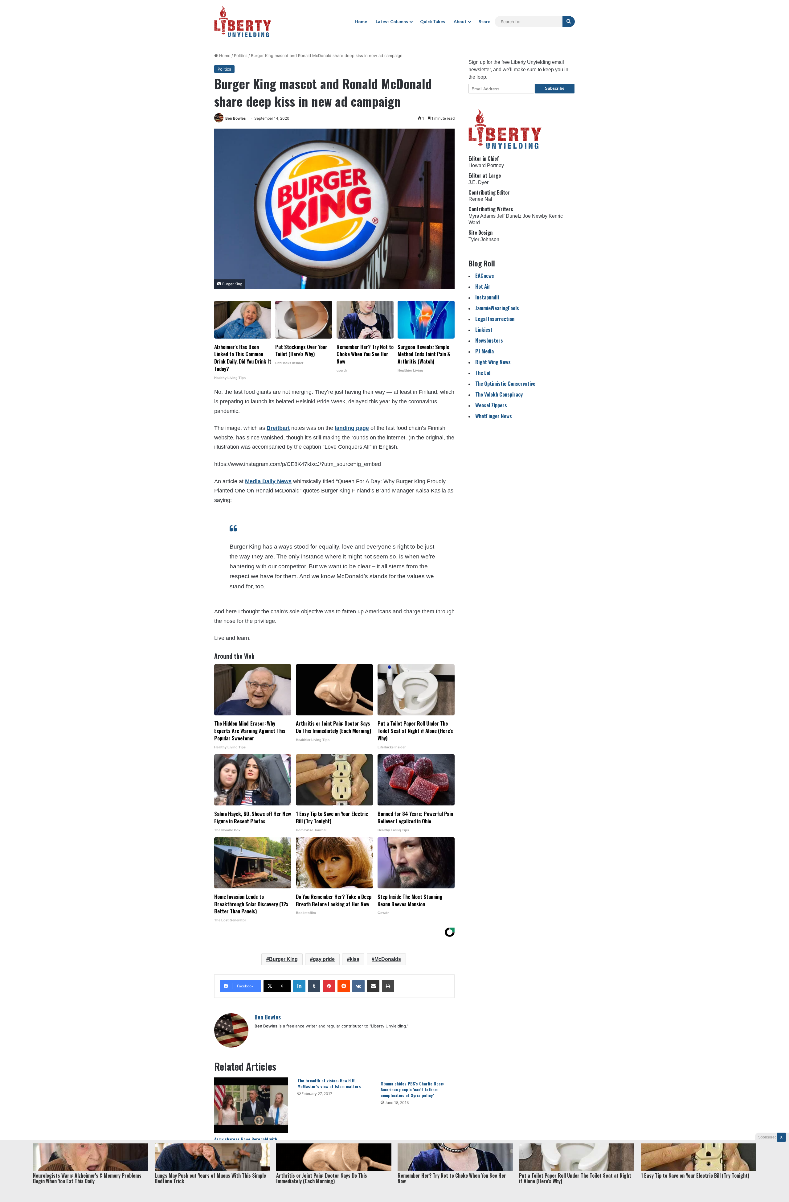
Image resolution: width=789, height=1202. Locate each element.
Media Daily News (268, 481)
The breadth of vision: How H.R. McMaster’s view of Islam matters (329, 1083)
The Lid (482, 373)
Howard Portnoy (486, 165)
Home (361, 21)
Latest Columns (392, 21)
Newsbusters (489, 340)
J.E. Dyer (478, 182)
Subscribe (554, 88)
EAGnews (484, 275)
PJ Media (484, 351)
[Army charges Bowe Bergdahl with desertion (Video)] (251, 1105)
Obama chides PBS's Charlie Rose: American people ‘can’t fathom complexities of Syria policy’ (412, 1089)
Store (484, 21)
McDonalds (387, 959)
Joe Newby (535, 216)
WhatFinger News (493, 416)
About (460, 21)
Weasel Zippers (491, 405)
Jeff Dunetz (509, 216)
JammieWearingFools (497, 308)
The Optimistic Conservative (505, 383)
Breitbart (278, 428)
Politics (240, 55)
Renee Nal (480, 199)
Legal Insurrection (494, 319)
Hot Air (482, 286)
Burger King (283, 959)
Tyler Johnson (483, 239)
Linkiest (484, 329)
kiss (354, 959)
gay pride (324, 959)
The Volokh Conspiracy (499, 394)
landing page (352, 428)
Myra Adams (482, 216)
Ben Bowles (235, 118)
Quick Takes (432, 21)
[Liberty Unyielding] (242, 21)
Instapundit (487, 297)
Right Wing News (493, 362)
